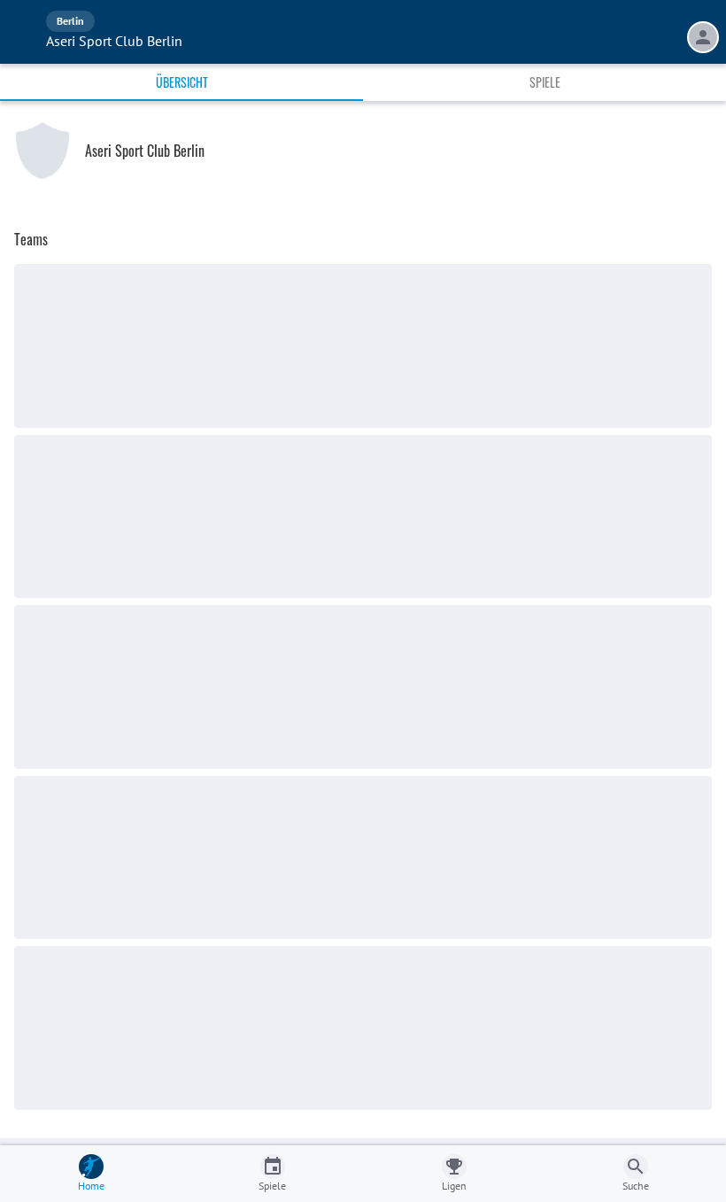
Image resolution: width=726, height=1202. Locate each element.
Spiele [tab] (544, 82)
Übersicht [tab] (182, 82)
